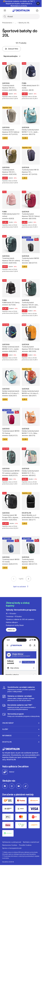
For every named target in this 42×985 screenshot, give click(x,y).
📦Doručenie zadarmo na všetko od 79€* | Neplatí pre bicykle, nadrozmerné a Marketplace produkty (19, 3)
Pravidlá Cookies (8, 839)
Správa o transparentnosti (26, 839)
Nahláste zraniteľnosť (10, 836)
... (15, 23)
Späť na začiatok (19, 586)
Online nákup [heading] (8, 716)
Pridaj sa (11, 630)
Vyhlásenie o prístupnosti (11, 833)
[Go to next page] (28, 578)
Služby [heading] (5, 722)
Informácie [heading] (7, 728)
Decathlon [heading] (7, 735)
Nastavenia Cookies (27, 836)
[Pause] (38, 3)
